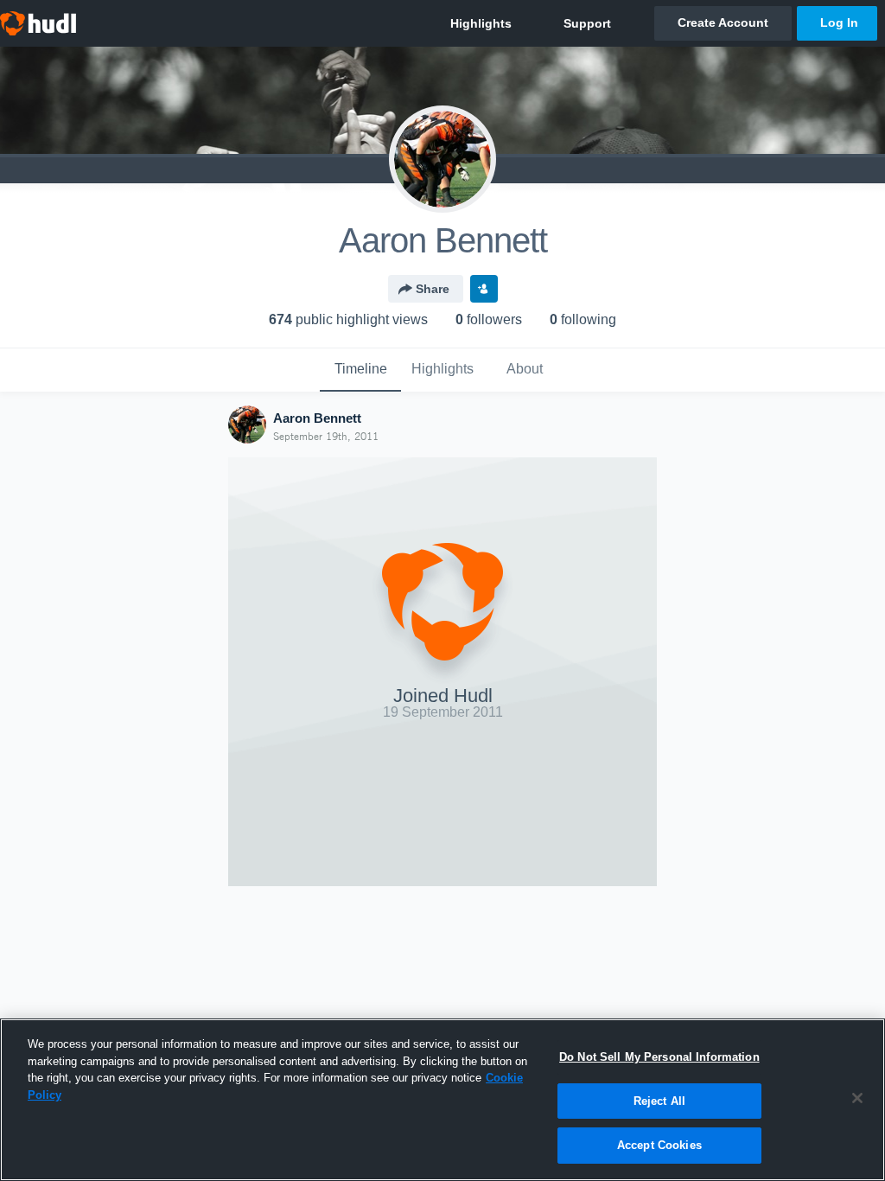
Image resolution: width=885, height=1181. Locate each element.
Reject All (659, 1101)
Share (432, 289)
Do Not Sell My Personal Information (659, 1056)
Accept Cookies (659, 1145)
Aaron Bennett (317, 418)
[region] (442, 1099)
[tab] (360, 370)
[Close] (857, 1098)
